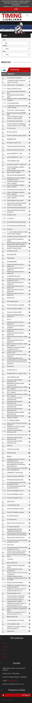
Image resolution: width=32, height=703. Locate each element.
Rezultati (5, 653)
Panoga (5, 45)
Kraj (4, 51)
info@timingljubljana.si (12, 680)
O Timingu (5, 646)
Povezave (5, 657)
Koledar (4, 650)
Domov (4, 643)
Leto (4, 40)
